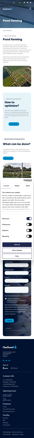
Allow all (17, 244)
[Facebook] (24, 2)
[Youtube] (30, 2)
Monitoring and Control (8, 411)
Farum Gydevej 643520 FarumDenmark (7, 355)
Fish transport (6, 425)
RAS (4, 420)
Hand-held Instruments (9, 409)
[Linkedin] (27, 2)
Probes (5, 406)
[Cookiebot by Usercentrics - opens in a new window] (24, 180)
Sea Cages (5, 422)
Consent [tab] (6, 186)
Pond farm (5, 418)
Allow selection (17, 250)
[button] (30, 8)
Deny (17, 256)
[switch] (29, 224)
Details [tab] (17, 186)
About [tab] (28, 186)
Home (4, 30)
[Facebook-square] (9, 360)
